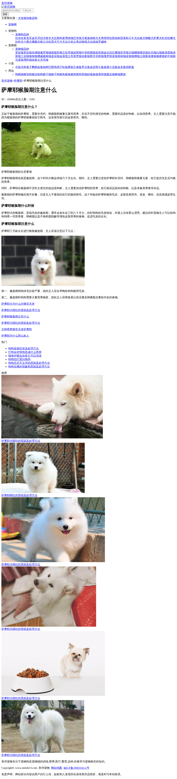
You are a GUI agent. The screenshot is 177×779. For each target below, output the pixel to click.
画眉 (106, 67)
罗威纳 (102, 41)
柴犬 (81, 38)
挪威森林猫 (44, 56)
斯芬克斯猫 (97, 56)
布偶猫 (36, 52)
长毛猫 (152, 52)
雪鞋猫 (28, 59)
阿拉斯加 (112, 38)
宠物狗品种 (22, 34)
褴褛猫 (160, 56)
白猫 (159, 52)
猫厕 (106, 74)
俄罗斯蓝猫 (111, 56)
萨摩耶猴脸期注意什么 (15, 316)
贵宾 (29, 38)
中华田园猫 (88, 52)
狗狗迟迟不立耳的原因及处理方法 (29, 362)
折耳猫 (124, 52)
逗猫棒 (113, 74)
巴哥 (76, 38)
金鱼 (40, 67)
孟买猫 (55, 56)
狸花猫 (144, 52)
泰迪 (87, 38)
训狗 (34, 18)
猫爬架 (122, 74)
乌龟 (23, 67)
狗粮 (18, 74)
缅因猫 (52, 52)
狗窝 (76, 74)
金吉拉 (108, 52)
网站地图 (56, 767)
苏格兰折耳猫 (65, 52)
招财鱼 (130, 67)
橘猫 (137, 52)
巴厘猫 (116, 52)
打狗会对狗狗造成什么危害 (24, 352)
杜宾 (164, 38)
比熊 (56, 38)
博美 (103, 38)
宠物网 (12, 24)
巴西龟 (52, 67)
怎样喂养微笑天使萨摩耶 (16, 329)
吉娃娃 (94, 41)
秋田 (120, 38)
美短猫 (28, 52)
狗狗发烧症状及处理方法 (23, 348)
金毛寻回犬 (39, 38)
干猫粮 (50, 74)
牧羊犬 (50, 38)
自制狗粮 (40, 74)
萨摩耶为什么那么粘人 (15, 335)
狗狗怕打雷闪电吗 (19, 359)
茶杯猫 (122, 56)
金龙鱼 (122, 67)
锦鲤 (45, 67)
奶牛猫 (169, 56)
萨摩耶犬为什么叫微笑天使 (18, 303)
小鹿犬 (28, 41)
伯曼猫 (86, 56)
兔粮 (70, 74)
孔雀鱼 (77, 67)
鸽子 (59, 67)
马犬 (98, 38)
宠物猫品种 (22, 48)
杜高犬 (52, 41)
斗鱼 (101, 67)
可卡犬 (61, 41)
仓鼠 (18, 67)
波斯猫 (77, 52)
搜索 (5, 14)
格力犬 (44, 41)
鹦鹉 (34, 67)
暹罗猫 (44, 52)
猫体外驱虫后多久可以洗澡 (24, 355)
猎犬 (87, 41)
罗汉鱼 (86, 67)
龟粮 (65, 74)
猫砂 (87, 74)
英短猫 (19, 52)
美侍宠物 (6, 3)
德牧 (92, 38)
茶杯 (126, 38)
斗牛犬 (133, 38)
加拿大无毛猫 (40, 59)
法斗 (68, 41)
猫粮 (23, 74)
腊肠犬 (36, 41)
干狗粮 (58, 74)
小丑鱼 (113, 67)
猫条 (92, 74)
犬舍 (21, 18)
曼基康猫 (150, 56)
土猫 (142, 56)
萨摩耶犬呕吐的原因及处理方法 (20, 310)
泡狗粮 (30, 74)
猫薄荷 (99, 74)
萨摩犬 (157, 38)
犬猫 (131, 52)
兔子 (29, 67)
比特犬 (19, 41)
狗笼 (81, 74)
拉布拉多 (20, 38)
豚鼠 (70, 67)
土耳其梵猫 (75, 56)
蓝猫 (128, 56)
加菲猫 (99, 52)
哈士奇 (75, 41)
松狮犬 (171, 38)
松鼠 (65, 67)
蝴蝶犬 (149, 38)
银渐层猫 (167, 52)
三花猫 (25, 56)
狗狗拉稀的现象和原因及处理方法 (29, 366)
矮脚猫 (135, 56)
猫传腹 (28, 18)
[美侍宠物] (8, 6)
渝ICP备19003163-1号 (76, 767)
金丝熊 (94, 67)
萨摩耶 (18, 80)
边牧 (81, 41)
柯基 (62, 38)
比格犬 (141, 38)
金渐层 (63, 56)
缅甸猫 (33, 56)
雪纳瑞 (69, 38)
